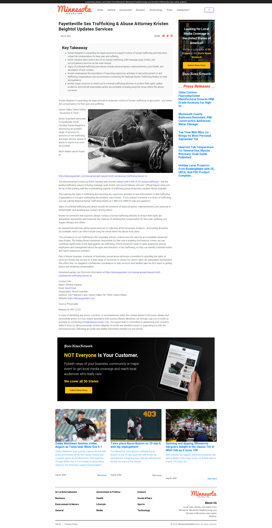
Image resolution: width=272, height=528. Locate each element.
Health (99, 498)
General (111, 9)
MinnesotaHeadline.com (189, 524)
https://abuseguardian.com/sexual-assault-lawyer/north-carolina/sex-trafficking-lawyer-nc (103, 176)
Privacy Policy (71, 524)
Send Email (70, 288)
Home (100, 9)
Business (140, 9)
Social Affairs (144, 498)
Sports (141, 504)
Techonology (155, 9)
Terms (58, 524)
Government (126, 9)
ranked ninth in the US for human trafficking (138, 181)
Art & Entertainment (66, 492)
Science (141, 492)
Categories (182, 9)
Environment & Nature (67, 504)
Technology (143, 510)
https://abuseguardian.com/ (81, 298)
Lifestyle (101, 504)
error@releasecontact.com (95, 322)
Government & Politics (108, 492)
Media (99, 510)
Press (169, 9)
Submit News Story (196, 65)
